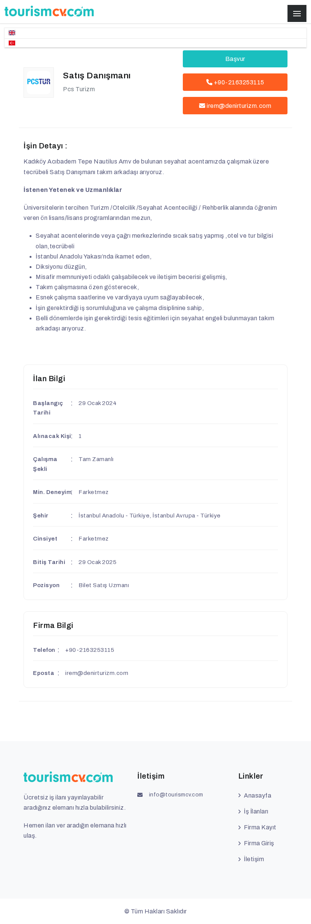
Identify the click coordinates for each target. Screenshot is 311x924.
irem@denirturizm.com (239, 106)
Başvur (235, 59)
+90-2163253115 (238, 82)
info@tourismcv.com (176, 795)
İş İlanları (256, 811)
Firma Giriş (259, 843)
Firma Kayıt (260, 827)
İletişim (254, 859)
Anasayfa (257, 795)
